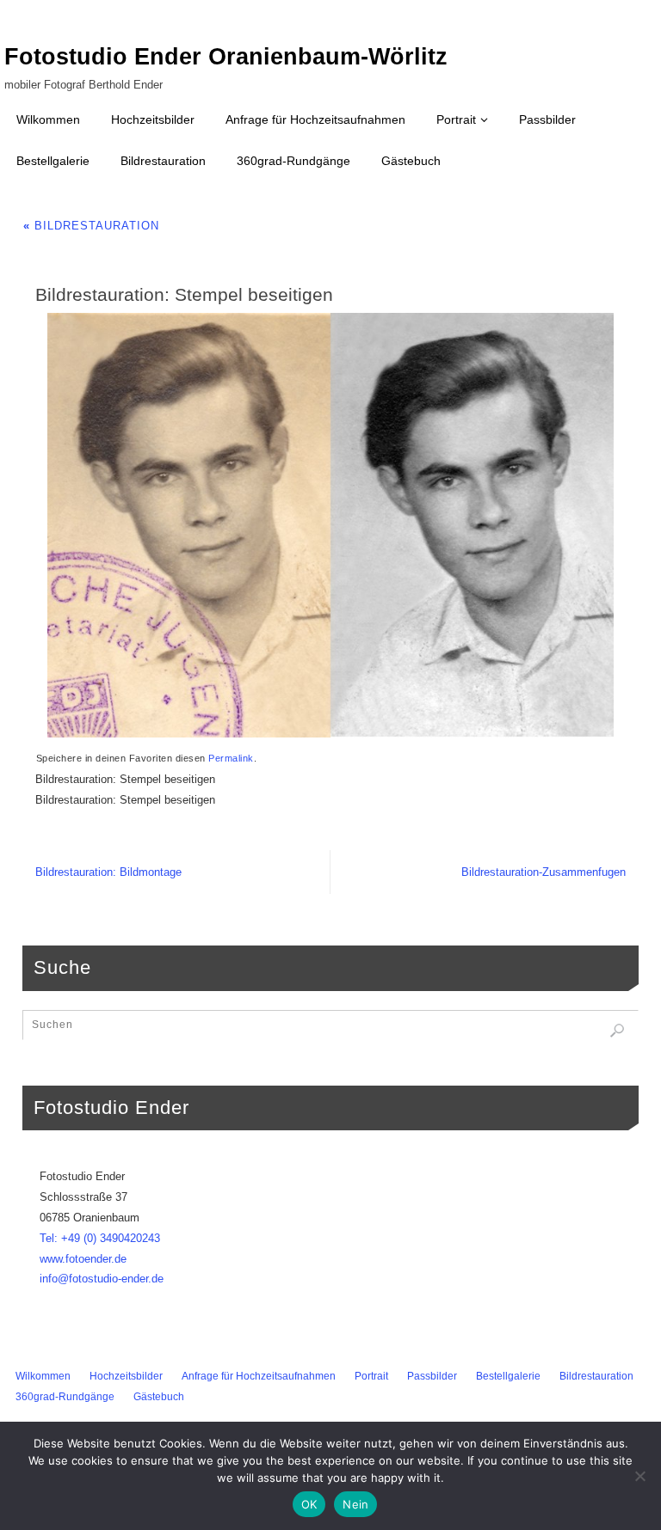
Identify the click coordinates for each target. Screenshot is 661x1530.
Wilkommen (43, 1376)
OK (309, 1504)
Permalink (231, 758)
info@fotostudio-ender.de (102, 1278)
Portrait (371, 1376)
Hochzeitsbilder (126, 1376)
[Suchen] (617, 1030)
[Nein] (639, 1475)
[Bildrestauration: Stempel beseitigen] (330, 525)
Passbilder (432, 1376)
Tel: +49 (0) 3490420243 (100, 1238)
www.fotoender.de (83, 1258)
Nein (355, 1504)
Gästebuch (158, 1397)
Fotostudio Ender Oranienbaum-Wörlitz (226, 57)
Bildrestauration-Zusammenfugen (543, 872)
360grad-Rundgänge (64, 1397)
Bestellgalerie (508, 1376)
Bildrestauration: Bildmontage (108, 872)
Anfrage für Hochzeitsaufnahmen (259, 1376)
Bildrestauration (91, 225)
